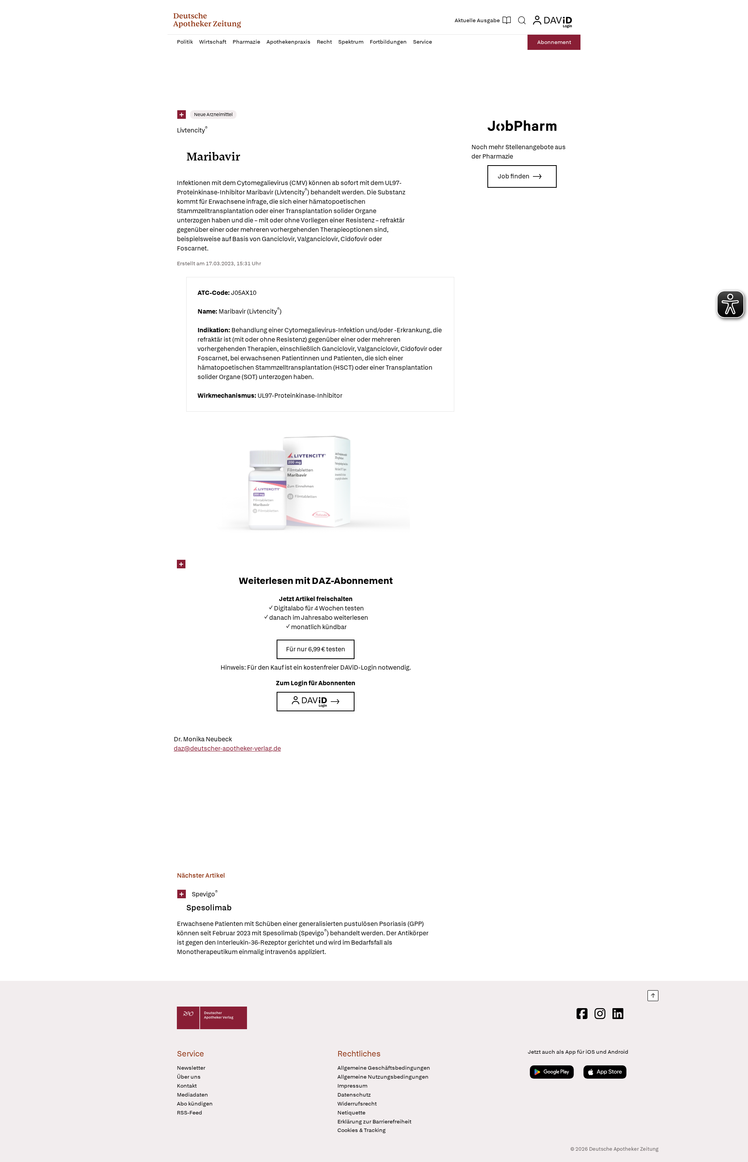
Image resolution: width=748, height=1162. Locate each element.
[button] (207, 20)
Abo (554, 42)
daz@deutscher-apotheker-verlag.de (227, 748)
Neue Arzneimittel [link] (213, 114)
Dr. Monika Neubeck (203, 739)
